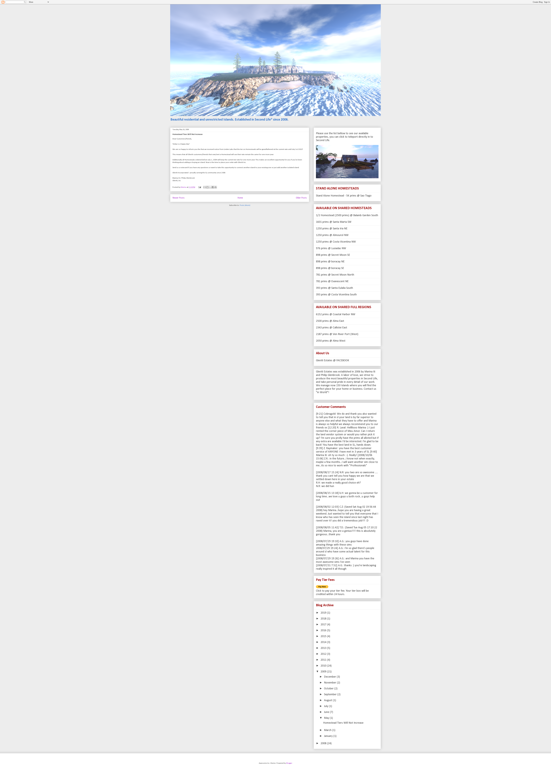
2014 (324, 642)
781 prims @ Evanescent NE (332, 281)
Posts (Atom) (245, 205)
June (327, 712)
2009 (324, 671)
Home (240, 198)
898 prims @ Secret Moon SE (333, 255)
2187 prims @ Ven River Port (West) (337, 334)
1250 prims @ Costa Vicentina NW (336, 241)
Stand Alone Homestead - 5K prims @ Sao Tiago (343, 195)
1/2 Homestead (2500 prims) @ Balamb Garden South (347, 215)
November (330, 682)
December (330, 676)
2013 (324, 648)
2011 (324, 659)
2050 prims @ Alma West (330, 340)
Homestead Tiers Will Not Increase (187, 134)
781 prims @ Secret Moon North (335, 274)
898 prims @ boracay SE (330, 268)
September (330, 694)
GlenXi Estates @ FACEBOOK (332, 360)
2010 (324, 665)
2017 (324, 624)
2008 (324, 743)
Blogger (289, 763)
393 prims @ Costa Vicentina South (336, 294)
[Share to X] (210, 187)
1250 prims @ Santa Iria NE (331, 228)
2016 (324, 630)
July (326, 706)
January (328, 736)
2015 (324, 636)
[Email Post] (199, 187)
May (327, 718)
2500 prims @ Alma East (330, 321)
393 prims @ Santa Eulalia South (334, 288)
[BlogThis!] (207, 187)
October (329, 688)
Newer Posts (178, 198)
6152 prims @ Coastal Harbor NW (335, 314)
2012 (324, 654)
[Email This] (204, 187)
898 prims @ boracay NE (330, 261)
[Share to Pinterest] (215, 187)
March (328, 730)
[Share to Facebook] (212, 187)
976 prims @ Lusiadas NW (331, 248)
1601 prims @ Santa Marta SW (333, 222)
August (328, 700)
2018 (324, 618)
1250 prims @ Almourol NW (332, 235)
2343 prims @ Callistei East (331, 327)
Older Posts (301, 198)
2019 (324, 612)
